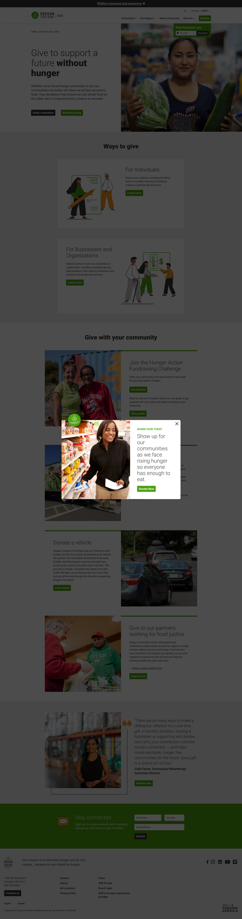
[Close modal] (177, 423)
